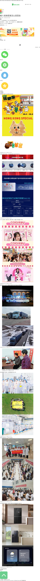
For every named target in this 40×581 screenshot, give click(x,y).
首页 (0, 0)
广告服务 (4, 579)
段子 (28, 4)
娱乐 (4, 0)
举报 (0, 39)
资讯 (2, 0)
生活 (10, 0)
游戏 (7, 0)
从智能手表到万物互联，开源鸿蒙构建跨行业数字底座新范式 (10, 154)
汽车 (20, 0)
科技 (22, 0)
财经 (15, 0)
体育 (5, 0)
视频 (14, 0)
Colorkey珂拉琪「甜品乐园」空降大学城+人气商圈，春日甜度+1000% (11, 219)
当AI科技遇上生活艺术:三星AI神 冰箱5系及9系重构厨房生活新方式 (11, 503)
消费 (19, 0)
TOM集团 (1, 579)
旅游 (9, 0)
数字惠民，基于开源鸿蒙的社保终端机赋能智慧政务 (10, 369)
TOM (3, 17)
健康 (17, 0)
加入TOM (8, 579)
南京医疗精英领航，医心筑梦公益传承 (6, 437)
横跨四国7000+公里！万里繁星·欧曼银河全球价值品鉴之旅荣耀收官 (11, 285)
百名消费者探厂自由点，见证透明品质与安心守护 (8, 372)
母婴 (12, 0)
